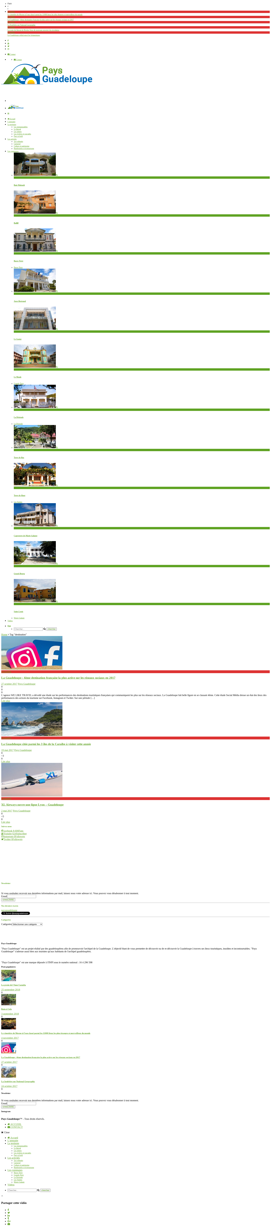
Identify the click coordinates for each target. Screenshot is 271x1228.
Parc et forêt (18, 136)
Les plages (18, 131)
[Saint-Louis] (36, 601)
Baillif (16, 223)
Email (4, 896)
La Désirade (18, 410)
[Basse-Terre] (36, 251)
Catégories (6, 924)
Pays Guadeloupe (26, 684)
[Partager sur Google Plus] (9, 1221)
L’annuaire (11, 122)
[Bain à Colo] (8, 1004)
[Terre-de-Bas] (36, 447)
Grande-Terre (19, 293)
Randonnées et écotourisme (24, 148)
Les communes (13, 151)
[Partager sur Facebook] (8, 1210)
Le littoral (17, 129)
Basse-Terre (18, 177)
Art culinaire (18, 141)
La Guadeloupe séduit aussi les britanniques (24, 35)
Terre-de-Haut (19, 495)
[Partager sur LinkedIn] (9, 1215)
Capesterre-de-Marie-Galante (25, 536)
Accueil (12, 119)
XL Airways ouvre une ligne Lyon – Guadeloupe (32, 804)
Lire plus (5, 700)
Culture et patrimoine (21, 146)
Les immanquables (21, 127)
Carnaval (17, 144)
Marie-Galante (19, 618)
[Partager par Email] (9, 1224)
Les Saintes (18, 502)
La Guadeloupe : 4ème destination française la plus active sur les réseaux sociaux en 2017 (41, 20)
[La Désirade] (36, 407)
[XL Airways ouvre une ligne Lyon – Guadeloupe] (31, 795)
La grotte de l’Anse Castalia (13, 985)
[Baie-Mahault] (36, 175)
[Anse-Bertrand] (36, 291)
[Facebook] (8, 40)
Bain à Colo (6, 1009)
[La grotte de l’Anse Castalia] (8, 980)
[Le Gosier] (36, 329)
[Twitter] (8, 46)
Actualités (11, 12)
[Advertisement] (65, 94)
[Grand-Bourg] (36, 564)
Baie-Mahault (19, 185)
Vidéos (10, 621)
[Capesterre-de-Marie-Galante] (36, 526)
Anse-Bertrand (20, 301)
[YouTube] (8, 43)
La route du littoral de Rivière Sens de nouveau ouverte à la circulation (33, 30)
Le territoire (12, 124)
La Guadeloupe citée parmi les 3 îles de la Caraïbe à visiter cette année (46, 744)
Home (4, 634)
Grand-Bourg (19, 574)
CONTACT (16, 1127)
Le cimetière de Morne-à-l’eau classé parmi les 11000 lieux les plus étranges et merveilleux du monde (45, 14)
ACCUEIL (15, 1124)
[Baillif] (36, 213)
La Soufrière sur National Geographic (21, 25)
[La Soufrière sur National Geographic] (8, 1076)
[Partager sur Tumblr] (8, 1218)
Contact (12, 54)
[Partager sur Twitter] (9, 1212)
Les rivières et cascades (22, 134)
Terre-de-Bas (19, 457)
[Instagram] (8, 49)
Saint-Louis (18, 611)
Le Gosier (17, 339)
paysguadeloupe (9, 910)
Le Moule (17, 377)
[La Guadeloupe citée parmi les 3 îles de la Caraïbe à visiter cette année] (31, 735)
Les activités (12, 139)
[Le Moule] (36, 367)
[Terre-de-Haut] (36, 485)
